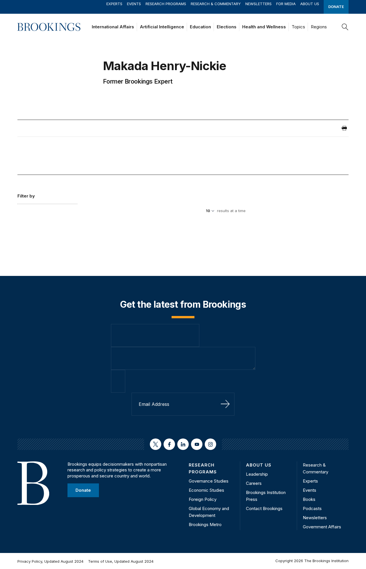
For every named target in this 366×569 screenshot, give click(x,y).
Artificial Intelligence (162, 26)
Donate (336, 6)
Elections (226, 26)
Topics (298, 26)
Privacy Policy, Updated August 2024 (50, 561)
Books (309, 499)
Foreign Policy (202, 499)
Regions (319, 26)
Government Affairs (322, 527)
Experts (114, 3)
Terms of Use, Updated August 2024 (121, 561)
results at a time (231, 210)
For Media (286, 3)
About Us (309, 3)
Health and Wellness (264, 26)
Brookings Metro (205, 524)
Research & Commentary (216, 3)
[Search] (345, 26)
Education (200, 26)
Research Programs (166, 3)
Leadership (257, 474)
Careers (254, 483)
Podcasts (312, 508)
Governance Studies (208, 481)
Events (134, 3)
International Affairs (113, 26)
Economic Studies (206, 490)
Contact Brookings (264, 508)
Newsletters (258, 3)
